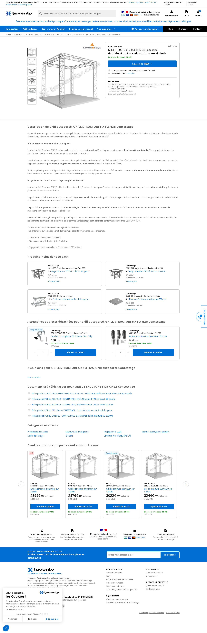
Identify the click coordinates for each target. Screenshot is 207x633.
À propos (183, 29)
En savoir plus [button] (53, 281)
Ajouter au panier (75, 352)
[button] (73, 269)
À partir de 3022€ (121, 506)
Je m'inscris (170, 554)
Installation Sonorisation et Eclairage (123, 602)
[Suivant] (186, 484)
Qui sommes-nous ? (155, 585)
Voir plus (130, 73)
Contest (34, 483)
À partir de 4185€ (140, 63)
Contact (197, 29)
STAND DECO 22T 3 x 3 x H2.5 (42, 486)
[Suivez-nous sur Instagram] (62, 606)
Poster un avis (33, 377)
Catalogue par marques (117, 599)
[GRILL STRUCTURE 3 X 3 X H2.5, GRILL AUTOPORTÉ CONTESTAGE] (159, 466)
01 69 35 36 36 (85, 597)
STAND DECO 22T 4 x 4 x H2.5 (80, 486)
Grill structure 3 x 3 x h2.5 (156, 486)
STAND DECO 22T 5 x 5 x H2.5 (118, 486)
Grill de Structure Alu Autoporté (56, 34)
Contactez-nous (153, 589)
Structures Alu (19, 34)
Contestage (149, 483)
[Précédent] (21, 484)
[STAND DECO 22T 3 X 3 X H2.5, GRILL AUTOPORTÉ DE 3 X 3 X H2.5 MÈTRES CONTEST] (45, 466)
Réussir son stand (114, 572)
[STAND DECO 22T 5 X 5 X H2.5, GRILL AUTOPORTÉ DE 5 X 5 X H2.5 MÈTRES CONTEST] (121, 466)
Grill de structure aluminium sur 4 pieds (44, 490)
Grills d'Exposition (34, 34)
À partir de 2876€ (83, 506)
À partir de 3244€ (159, 506)
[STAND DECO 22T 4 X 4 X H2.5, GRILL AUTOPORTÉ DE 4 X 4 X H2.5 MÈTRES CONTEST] (83, 466)
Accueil (8, 34)
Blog (170, 29)
